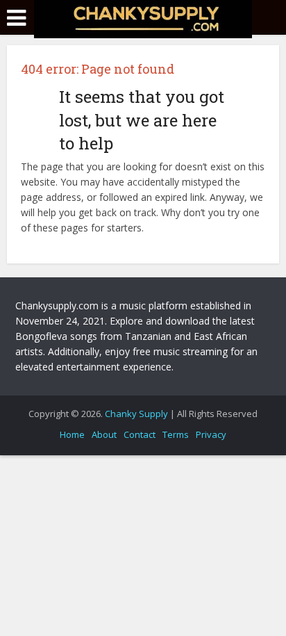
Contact (139, 434)
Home (72, 434)
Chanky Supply (136, 413)
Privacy (211, 434)
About (104, 434)
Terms (175, 434)
